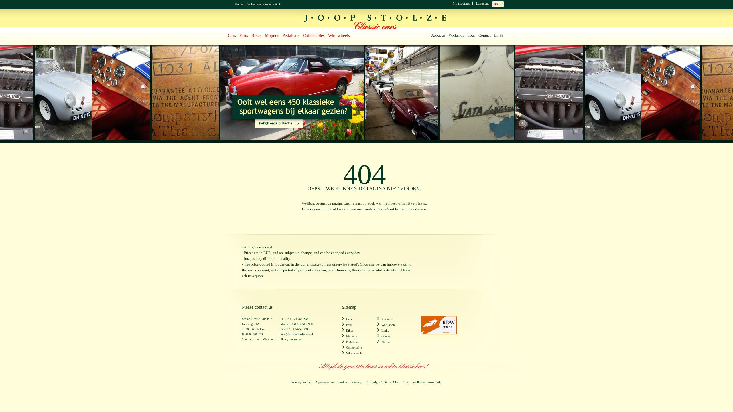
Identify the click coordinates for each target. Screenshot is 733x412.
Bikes (256, 35)
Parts (243, 35)
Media (385, 342)
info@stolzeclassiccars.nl (296, 334)
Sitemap (357, 382)
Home (239, 4)
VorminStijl (434, 382)
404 (277, 4)
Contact (484, 35)
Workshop (456, 35)
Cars (232, 35)
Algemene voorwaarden (331, 382)
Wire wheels (339, 35)
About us (438, 35)
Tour (471, 35)
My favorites (461, 3)
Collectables (314, 35)
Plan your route (290, 339)
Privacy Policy (301, 382)
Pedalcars (291, 35)
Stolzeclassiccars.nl (259, 4)
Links (498, 35)
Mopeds (272, 35)
